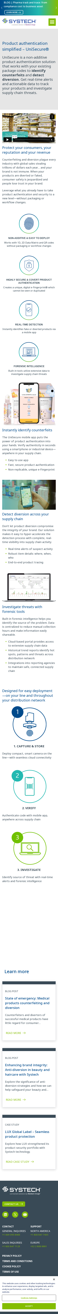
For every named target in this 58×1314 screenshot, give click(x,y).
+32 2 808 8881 (38, 1246)
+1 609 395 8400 (11, 1234)
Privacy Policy (12, 1255)
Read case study (17, 1162)
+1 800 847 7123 (11, 1246)
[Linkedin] (5, 1214)
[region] (29, 1294)
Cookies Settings (29, 1297)
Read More (13, 1033)
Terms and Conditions (17, 1261)
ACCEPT (29, 1306)
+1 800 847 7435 (39, 1234)
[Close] (54, 1279)
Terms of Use (10, 1271)
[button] (52, 22)
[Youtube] (25, 1214)
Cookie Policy (11, 1266)
